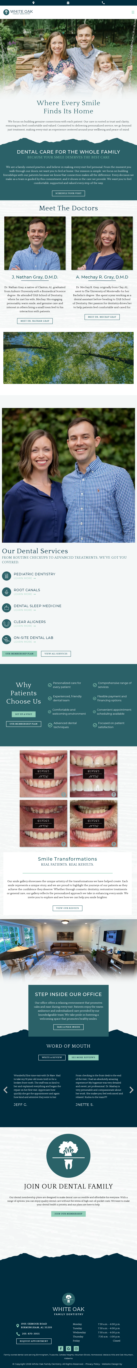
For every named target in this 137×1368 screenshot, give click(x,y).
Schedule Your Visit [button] (69, 193)
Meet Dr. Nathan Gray (35, 321)
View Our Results (67, 908)
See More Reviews (83, 1057)
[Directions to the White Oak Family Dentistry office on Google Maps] (34, 3)
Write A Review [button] (52, 1057)
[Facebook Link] (60, 1348)
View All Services (56, 654)
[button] (68, 2)
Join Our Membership (68, 1214)
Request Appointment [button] (34, 1341)
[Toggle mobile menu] (133, 12)
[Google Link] (68, 1348)
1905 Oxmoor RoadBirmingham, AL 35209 (36, 1326)
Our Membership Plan (19, 654)
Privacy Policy (92, 1364)
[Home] (18, 12)
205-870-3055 (31, 1333)
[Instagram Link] (76, 1348)
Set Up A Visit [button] (23, 714)
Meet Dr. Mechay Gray (102, 317)
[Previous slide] (5, 1090)
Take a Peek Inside (68, 1027)
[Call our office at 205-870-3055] (103, 3)
